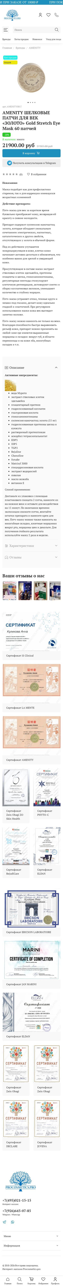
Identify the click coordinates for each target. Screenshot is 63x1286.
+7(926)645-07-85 (16, 1210)
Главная (7, 48)
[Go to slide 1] (28, 102)
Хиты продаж (21, 39)
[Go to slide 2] (30, 102)
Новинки (37, 39)
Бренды (6, 39)
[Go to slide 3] (32, 102)
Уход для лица (53, 39)
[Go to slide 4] (34, 102)
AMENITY (35, 48)
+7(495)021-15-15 (16, 1200)
